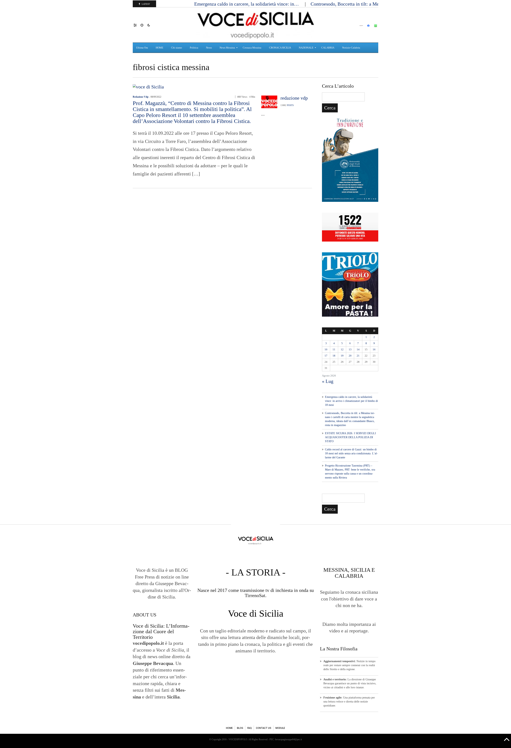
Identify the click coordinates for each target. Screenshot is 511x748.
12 (342, 349)
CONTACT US (263, 728)
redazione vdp (141, 96)
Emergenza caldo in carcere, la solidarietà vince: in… (247, 4)
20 (350, 355)
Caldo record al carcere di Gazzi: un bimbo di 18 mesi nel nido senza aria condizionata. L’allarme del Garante (351, 453)
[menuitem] (142, 48)
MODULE (280, 728)
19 (342, 355)
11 (334, 349)
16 (374, 349)
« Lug (327, 381)
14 (358, 349)
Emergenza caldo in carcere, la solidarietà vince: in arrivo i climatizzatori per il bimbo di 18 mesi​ (351, 400)
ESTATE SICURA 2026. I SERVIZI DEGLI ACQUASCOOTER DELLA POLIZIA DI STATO (350, 437)
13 (350, 349)
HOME (229, 728)
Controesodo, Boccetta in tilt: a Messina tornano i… (362, 4)
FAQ (249, 728)
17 (326, 355)
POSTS (290, 105)
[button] (137, 25)
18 (334, 355)
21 (358, 355)
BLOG (240, 728)
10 (326, 349)
